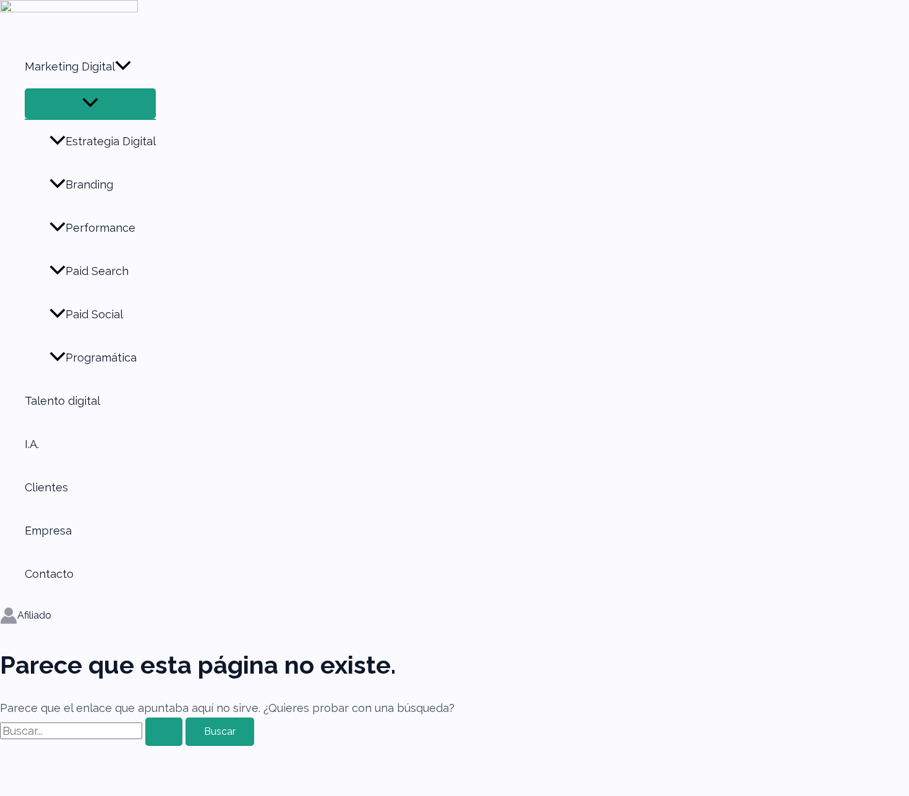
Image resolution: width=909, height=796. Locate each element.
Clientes (46, 487)
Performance (100, 227)
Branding (89, 184)
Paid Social (94, 314)
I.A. (32, 444)
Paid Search (97, 271)
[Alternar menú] (90, 103)
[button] (123, 66)
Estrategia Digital (111, 141)
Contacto (49, 573)
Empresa (48, 530)
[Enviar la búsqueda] (163, 732)
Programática (101, 357)
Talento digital (62, 400)
